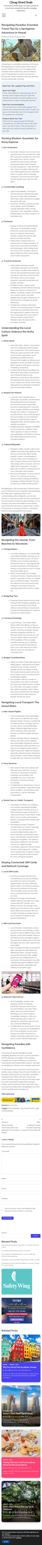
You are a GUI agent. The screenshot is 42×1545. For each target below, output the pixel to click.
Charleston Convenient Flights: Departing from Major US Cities (21, 1260)
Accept (6, 1541)
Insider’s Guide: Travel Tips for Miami (18, 1414)
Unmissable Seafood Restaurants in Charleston (16, 1250)
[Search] (35, 15)
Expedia (29, 107)
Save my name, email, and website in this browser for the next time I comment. (20, 1210)
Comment (6, 1151)
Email (4, 1189)
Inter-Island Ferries (27, 1108)
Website (5, 1199)
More (5, 1364)
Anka (23, 37)
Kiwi (4, 112)
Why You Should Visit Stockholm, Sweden (19, 1367)
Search (4, 1233)
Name (4, 1179)
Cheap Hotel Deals (21, 2)
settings (18, 1538)
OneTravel (27, 93)
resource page (19, 121)
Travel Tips (13, 1105)
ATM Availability (14, 1108)
